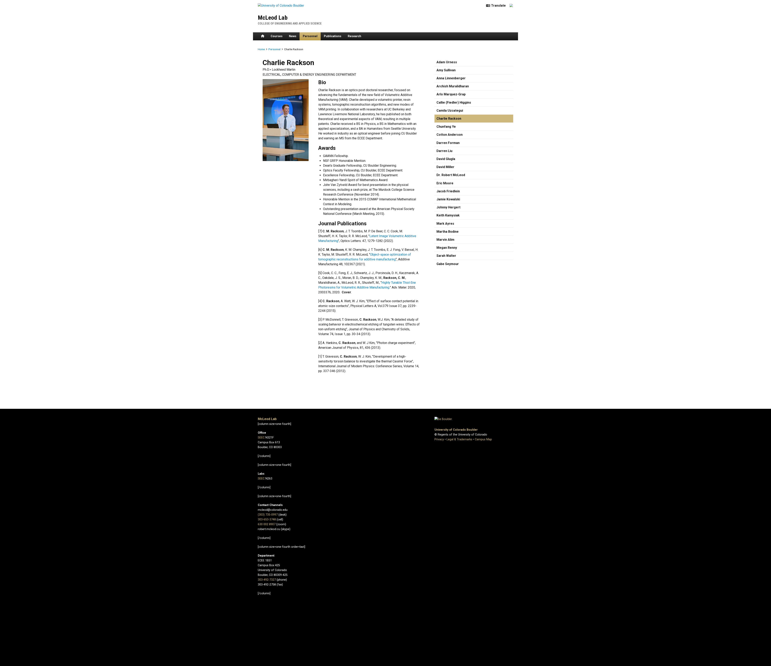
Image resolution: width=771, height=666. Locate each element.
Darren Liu (444, 151)
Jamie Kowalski (448, 199)
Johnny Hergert (448, 207)
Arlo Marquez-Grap (451, 94)
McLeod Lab (273, 17)
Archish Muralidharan (452, 86)
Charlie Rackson (448, 118)
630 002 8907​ (266, 524)
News (292, 36)
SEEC (261, 437)
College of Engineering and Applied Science (290, 23)
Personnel (310, 36)
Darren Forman (448, 143)
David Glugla (445, 159)
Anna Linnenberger (451, 78)
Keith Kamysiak (448, 215)
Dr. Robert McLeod (450, 175)
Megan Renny (446, 248)
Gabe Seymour (447, 264)
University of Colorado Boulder (456, 429)
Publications (332, 36)
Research (354, 36)
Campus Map (483, 439)
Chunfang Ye (446, 127)
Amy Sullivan (446, 70)
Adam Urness (446, 62)
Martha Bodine (447, 232)
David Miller (445, 167)
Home (261, 49)
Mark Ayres (445, 223)
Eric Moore (444, 183)
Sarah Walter (446, 256)
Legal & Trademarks (459, 439)
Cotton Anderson (449, 135)
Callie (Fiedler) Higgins (453, 102)
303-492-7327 (267, 579)
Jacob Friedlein (448, 191)
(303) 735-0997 (268, 514)
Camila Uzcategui (449, 110)
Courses (276, 36)
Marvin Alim (445, 240)
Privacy (439, 439)
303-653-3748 (267, 519)
